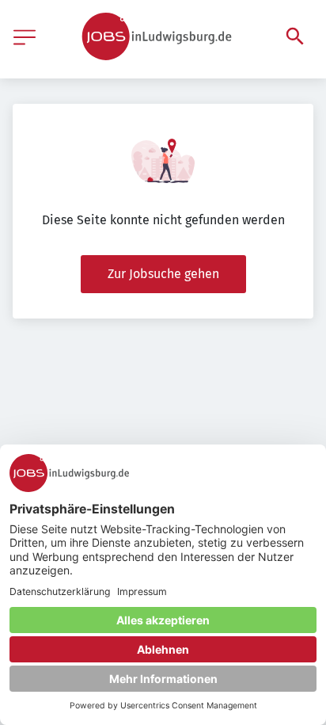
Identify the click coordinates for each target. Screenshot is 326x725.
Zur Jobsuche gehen (163, 273)
